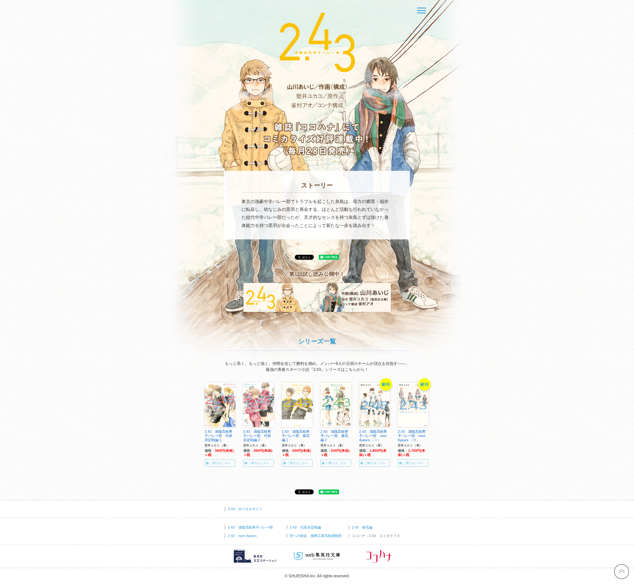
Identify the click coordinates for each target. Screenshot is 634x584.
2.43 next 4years (242, 536)
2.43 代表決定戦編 (305, 527)
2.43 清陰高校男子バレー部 (250, 527)
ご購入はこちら (220, 463)
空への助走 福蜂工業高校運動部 (316, 536)
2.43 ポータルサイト (245, 509)
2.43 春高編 (362, 527)
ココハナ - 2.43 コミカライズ (376, 536)
